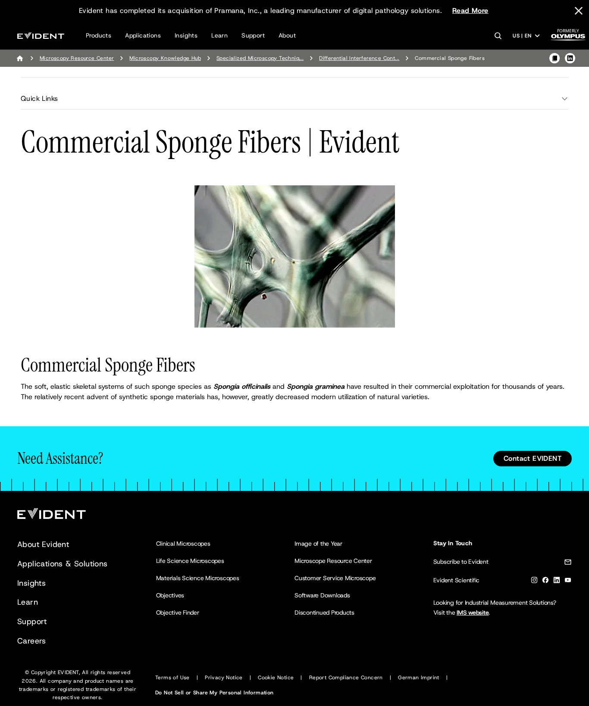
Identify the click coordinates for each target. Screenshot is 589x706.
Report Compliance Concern (346, 677)
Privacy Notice (224, 677)
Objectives (170, 595)
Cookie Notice (276, 677)
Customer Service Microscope (335, 578)
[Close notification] (578, 11)
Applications (143, 35)
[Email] (568, 563)
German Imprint (418, 677)
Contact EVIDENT (532, 458)
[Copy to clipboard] (554, 58)
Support (253, 35)
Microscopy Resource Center (77, 58)
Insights (186, 35)
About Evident (43, 544)
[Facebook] (545, 581)
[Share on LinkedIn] (570, 58)
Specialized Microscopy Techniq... (260, 58)
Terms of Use (172, 677)
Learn (219, 35)
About (287, 35)
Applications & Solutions (62, 564)
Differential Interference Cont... (359, 58)
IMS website (473, 612)
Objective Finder (177, 612)
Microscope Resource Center (333, 561)
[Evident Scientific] (40, 35)
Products (98, 35)
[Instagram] (534, 581)
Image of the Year (318, 543)
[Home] (20, 58)
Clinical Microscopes (183, 543)
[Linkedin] (557, 581)
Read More (470, 10)
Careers (31, 641)
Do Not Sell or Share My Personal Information (214, 692)
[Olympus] (568, 37)
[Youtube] (568, 581)
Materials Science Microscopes (197, 578)
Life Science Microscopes (190, 561)
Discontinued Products (324, 612)
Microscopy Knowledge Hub (165, 58)
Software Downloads (322, 595)
